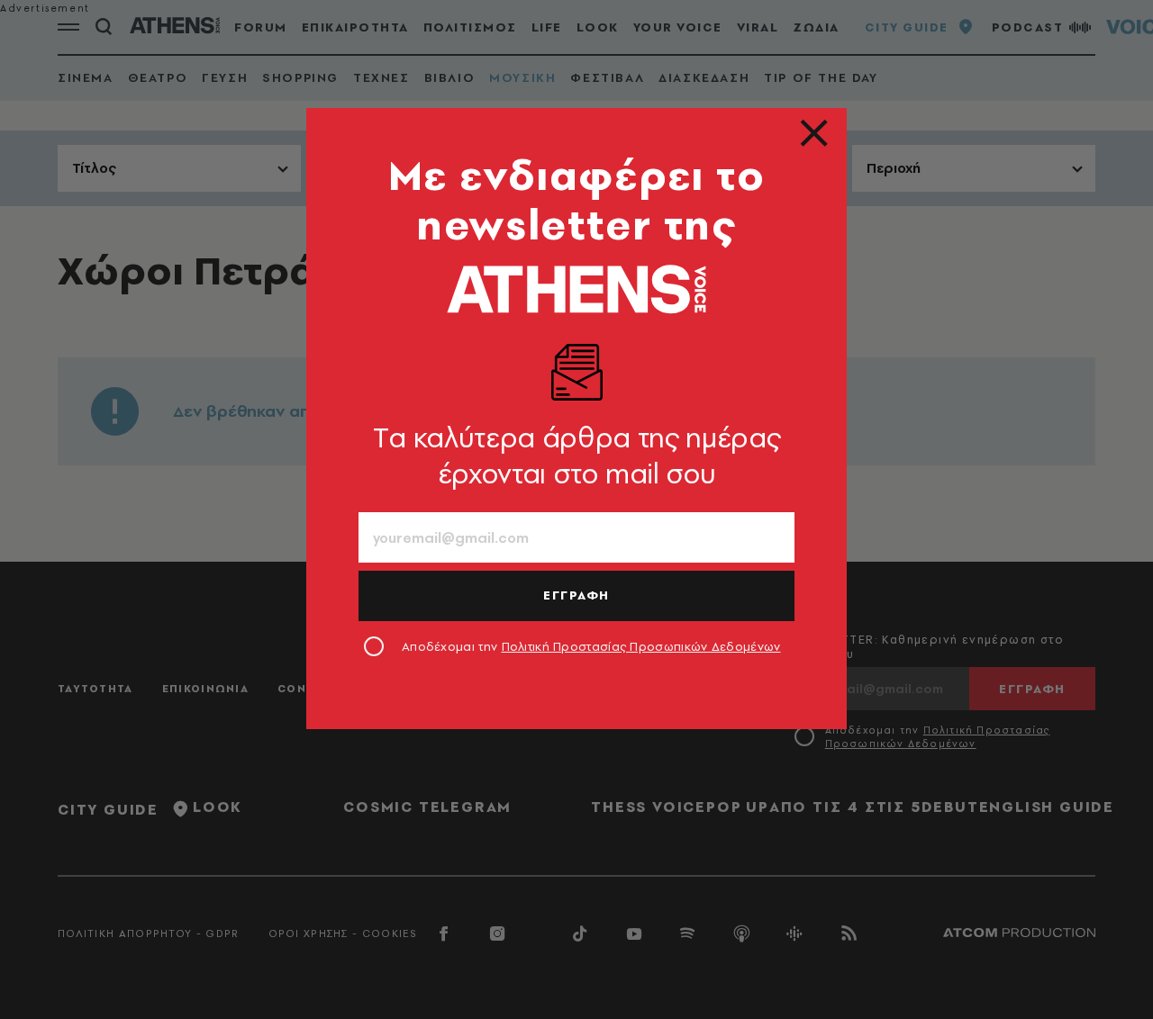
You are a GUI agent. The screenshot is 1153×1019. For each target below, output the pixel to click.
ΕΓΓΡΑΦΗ (576, 595)
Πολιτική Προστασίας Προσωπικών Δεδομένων (641, 646)
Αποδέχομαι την (591, 646)
